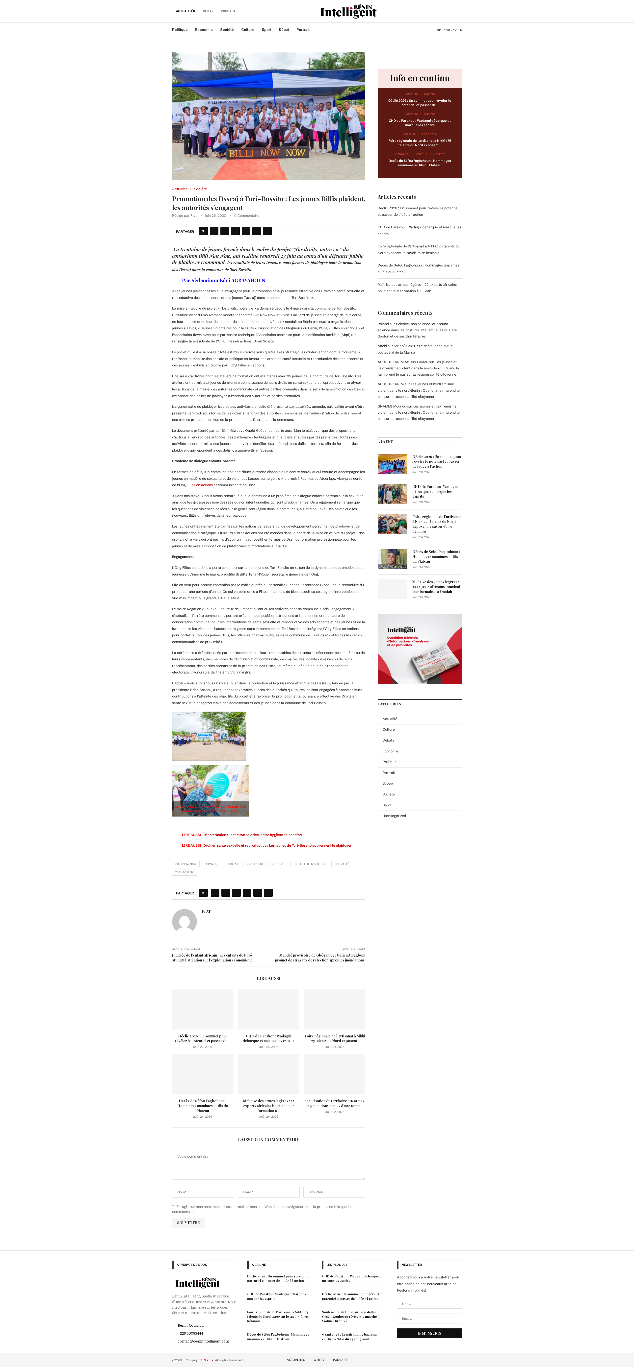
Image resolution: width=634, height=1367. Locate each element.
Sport (266, 29)
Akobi (382, 346)
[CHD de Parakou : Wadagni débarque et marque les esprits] (268, 1009)
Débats (388, 740)
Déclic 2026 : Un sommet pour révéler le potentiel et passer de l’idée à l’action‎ (437, 461)
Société (227, 29)
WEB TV (319, 1360)
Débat (284, 29)
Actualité (390, 719)
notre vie (278, 864)
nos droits (254, 864)
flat (193, 215)
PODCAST (340, 1360)
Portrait (303, 29)
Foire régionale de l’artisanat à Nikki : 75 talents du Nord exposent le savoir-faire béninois (436, 524)
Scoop (388, 783)
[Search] (459, 11)
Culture (247, 29)
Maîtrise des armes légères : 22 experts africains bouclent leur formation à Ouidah (436, 586)
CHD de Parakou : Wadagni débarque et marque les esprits (268, 1038)
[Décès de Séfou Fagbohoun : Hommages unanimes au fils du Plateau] (202, 1074)
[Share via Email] (267, 231)
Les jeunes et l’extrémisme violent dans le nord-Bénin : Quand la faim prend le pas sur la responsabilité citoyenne (418, 368)
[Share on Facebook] (214, 231)
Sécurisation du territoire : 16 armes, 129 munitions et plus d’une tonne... (334, 1103)
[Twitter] (437, 1359)
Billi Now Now (185, 864)
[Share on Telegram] (256, 231)
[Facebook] (430, 1359)
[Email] (459, 1359)
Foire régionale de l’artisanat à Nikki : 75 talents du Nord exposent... (335, 1038)
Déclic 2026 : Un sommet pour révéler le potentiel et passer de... (202, 1038)
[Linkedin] (452, 1359)
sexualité (342, 864)
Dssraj (232, 864)
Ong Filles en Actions (309, 864)
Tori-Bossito (184, 872)
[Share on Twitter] (224, 231)
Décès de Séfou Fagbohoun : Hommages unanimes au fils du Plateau (202, 1106)
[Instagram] (445, 1359)
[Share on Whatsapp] (246, 231)
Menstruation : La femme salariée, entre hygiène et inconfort (253, 835)
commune (212, 864)
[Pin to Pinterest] (235, 231)
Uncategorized (394, 816)
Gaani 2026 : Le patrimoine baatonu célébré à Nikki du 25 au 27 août (349, 1336)
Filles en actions (200, 485)
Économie (204, 29)
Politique (180, 29)
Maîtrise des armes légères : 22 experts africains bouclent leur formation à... (268, 1106)
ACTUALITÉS (185, 11)
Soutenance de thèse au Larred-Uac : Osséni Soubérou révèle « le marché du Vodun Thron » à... (351, 1316)
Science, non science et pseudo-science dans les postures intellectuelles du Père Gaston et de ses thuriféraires (417, 330)
